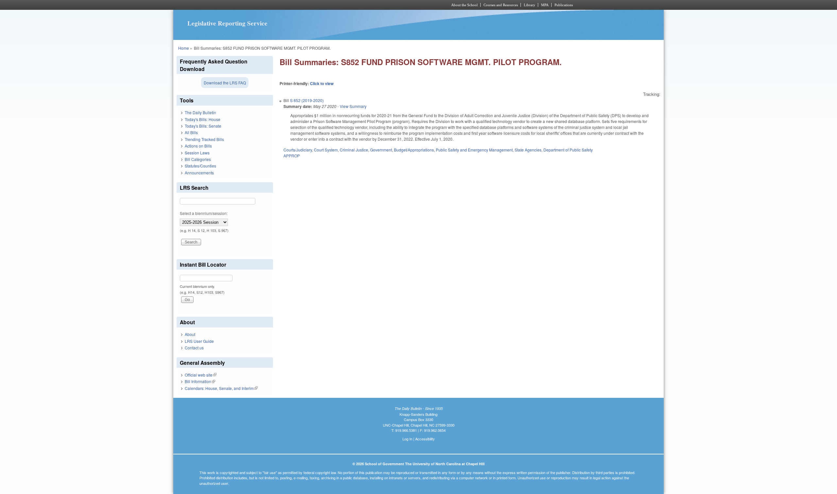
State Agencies (528, 149)
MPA (545, 5)
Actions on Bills (198, 146)
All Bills (191, 132)
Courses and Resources (501, 5)
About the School (464, 5)
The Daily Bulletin (200, 112)
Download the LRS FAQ (225, 82)
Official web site (200, 375)
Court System (326, 149)
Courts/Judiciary (297, 149)
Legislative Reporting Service (227, 23)
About (190, 334)
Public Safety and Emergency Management (474, 149)
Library (529, 5)
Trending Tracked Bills (204, 139)
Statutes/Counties (200, 165)
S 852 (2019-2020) (307, 100)
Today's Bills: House (202, 119)
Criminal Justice (354, 149)
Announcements (199, 172)
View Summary (353, 106)
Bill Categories (198, 159)
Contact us (194, 347)
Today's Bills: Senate (203, 126)
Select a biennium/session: (204, 213)
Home (183, 48)
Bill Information (200, 381)
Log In (407, 438)
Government (381, 149)
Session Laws (197, 152)
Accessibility (425, 438)
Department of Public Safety (568, 149)
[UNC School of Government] (332, 5)
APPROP (291, 155)
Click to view (321, 83)
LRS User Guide (199, 341)
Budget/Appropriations (414, 149)
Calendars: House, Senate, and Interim (221, 388)
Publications (564, 5)
